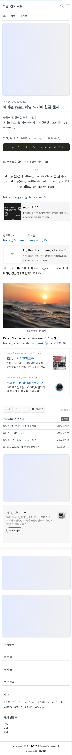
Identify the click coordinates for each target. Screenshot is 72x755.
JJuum (42, 750)
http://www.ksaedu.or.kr (21, 353)
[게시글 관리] (26, 409)
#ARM (42, 702)
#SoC (32, 702)
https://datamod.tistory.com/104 (25, 240)
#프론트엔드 (10, 702)
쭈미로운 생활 (32, 745)
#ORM (23, 702)
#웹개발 (8, 707)
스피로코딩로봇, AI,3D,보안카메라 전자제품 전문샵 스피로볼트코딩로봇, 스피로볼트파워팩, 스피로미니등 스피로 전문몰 (26, 389)
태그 (13, 16)
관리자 (24, 16)
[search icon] (61, 6)
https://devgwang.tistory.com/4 (24, 197)
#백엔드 (18, 707)
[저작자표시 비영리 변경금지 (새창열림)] (65, 410)
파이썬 (6, 101)
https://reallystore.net (20, 377)
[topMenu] (68, 5)
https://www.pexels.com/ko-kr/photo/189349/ (34, 343)
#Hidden (61, 702)
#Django (40, 707)
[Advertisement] (36, 59)
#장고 (51, 702)
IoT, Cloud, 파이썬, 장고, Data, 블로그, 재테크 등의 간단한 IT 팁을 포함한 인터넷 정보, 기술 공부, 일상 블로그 (29, 520)
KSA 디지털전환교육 (20, 358)
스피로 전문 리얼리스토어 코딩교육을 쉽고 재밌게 (25, 383)
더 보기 (65, 419)
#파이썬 (29, 707)
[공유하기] (17, 409)
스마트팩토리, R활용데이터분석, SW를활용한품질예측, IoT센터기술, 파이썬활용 (26, 364)
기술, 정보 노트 (12, 6)
